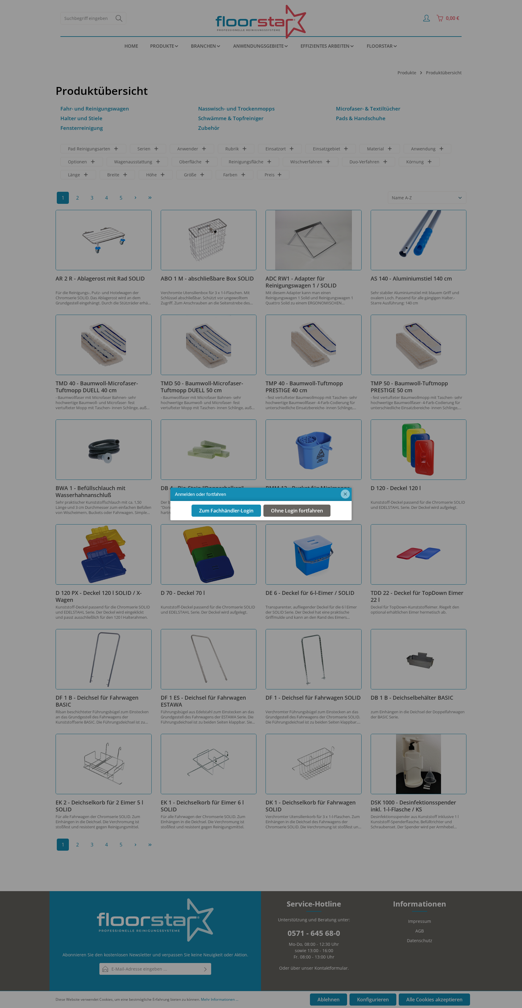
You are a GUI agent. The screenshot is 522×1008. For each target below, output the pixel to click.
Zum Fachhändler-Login (226, 511)
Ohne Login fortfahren (297, 511)
